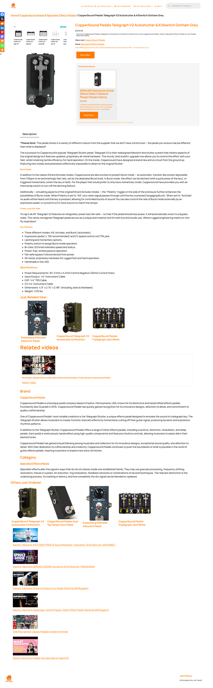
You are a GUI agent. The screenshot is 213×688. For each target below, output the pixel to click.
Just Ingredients (124, 6)
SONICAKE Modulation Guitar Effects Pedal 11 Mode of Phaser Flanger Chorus (97, 94)
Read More (85, 55)
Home (14, 15)
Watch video (29, 382)
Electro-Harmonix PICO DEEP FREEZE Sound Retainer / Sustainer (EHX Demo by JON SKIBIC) (64, 545)
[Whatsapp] (2, 45)
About (159, 6)
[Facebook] (2, 14)
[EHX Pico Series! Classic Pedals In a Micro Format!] (25, 622)
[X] (2, 19)
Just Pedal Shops (104, 6)
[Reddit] (2, 23)
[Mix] (2, 41)
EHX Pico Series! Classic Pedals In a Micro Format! (40, 631)
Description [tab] (30, 134)
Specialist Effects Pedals (61, 15)
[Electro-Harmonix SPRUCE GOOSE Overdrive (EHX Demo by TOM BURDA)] (25, 557)
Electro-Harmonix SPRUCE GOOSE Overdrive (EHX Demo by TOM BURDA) (54, 566)
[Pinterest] (2, 32)
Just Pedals (88, 6)
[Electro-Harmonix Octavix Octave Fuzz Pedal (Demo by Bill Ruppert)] (25, 579)
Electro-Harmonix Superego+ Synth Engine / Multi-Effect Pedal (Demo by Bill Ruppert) (61, 610)
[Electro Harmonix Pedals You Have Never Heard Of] (25, 646)
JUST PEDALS (186, 676)
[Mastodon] (2, 36)
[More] (2, 50)
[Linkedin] (2, 28)
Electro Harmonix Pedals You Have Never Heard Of (41, 658)
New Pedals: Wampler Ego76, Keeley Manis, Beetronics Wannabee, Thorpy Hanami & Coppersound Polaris (66, 377)
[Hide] (1, 54)
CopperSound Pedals (32, 15)
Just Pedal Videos (143, 6)
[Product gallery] (40, 80)
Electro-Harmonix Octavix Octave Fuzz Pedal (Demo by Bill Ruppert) (51, 588)
